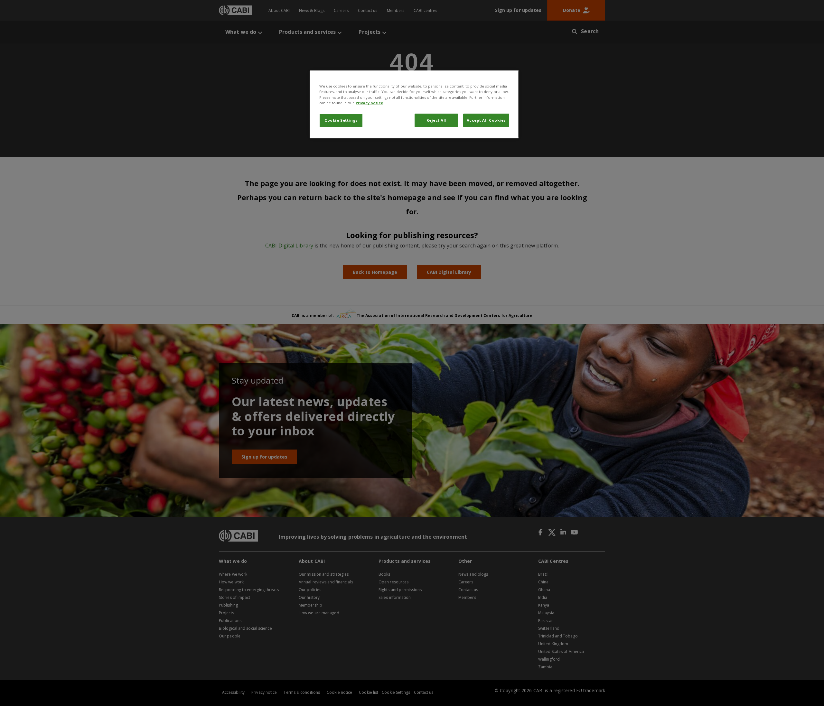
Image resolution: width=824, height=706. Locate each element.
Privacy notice (369, 102)
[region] (414, 104)
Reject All (436, 120)
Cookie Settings (341, 120)
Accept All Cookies (486, 120)
